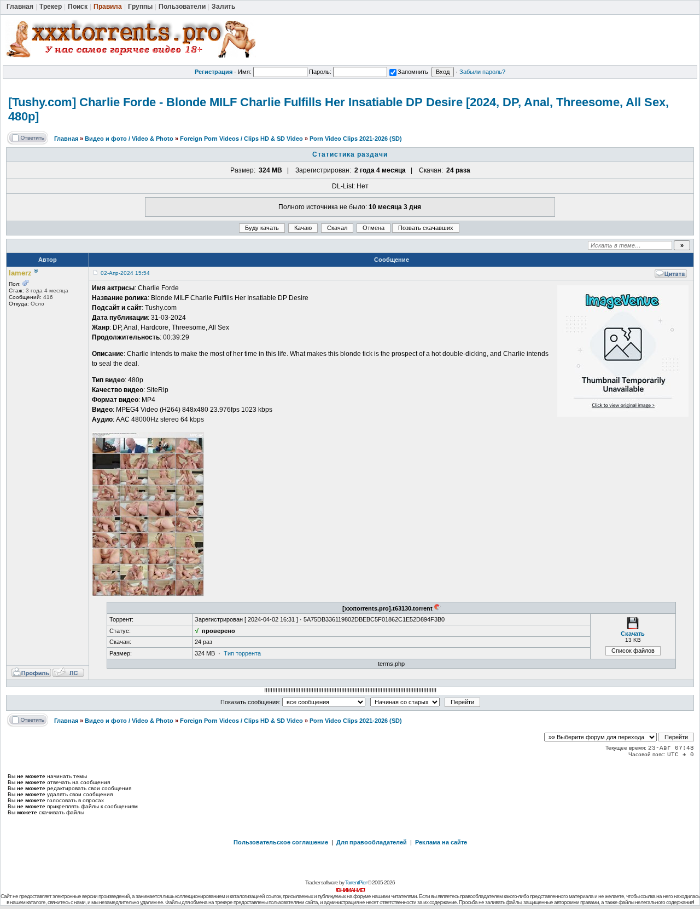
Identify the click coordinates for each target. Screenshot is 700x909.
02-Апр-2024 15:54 (125, 273)
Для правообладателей (371, 842)
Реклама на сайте (441, 842)
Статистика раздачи (350, 154)
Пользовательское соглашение (281, 842)
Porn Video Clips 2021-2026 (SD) (356, 138)
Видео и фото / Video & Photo (129, 138)
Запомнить (413, 71)
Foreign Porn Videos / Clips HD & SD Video (241, 138)
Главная (66, 138)
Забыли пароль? (482, 71)
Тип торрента (242, 653)
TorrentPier (355, 882)
